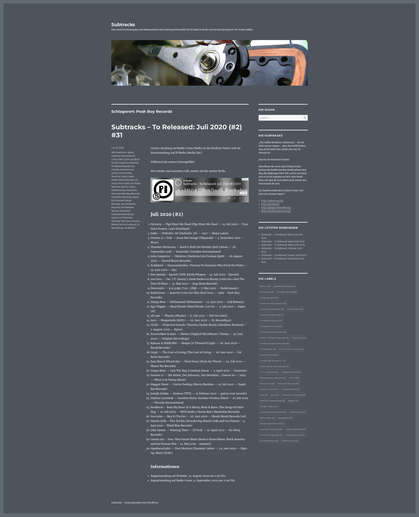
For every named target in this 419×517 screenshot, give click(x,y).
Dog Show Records (129, 162)
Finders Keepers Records (274, 343)
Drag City (299, 337)
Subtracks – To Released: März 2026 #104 (283, 245)
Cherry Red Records (272, 315)
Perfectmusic (118, 190)
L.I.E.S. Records (269, 372)
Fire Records (268, 349)
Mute (114, 183)
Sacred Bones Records (273, 412)
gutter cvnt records (121, 173)
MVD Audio (124, 183)
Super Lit (116, 217)
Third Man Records (271, 435)
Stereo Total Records (272, 423)
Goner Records (269, 355)
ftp (132, 166)
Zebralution (290, 440)
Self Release (127, 207)
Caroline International (123, 155)
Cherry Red (117, 159)
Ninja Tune (267, 383)
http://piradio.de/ (270, 204)
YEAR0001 (129, 228)
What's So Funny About (123, 224)
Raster (293, 400)
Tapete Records (295, 429)
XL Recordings (269, 440)
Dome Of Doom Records (274, 337)
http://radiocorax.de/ (272, 200)
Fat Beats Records (120, 166)
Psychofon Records (121, 197)
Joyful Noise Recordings (274, 366)
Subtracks (123, 24)
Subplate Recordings (122, 214)
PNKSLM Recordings (272, 400)
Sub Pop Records (271, 429)
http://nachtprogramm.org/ (276, 211)
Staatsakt (125, 210)
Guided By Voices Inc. (273, 360)
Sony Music (267, 417)
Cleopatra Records (271, 320)
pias (275, 395)
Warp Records (295, 435)
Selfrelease (298, 412)
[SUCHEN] (305, 118)
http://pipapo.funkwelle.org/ (276, 207)
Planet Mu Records (293, 395)
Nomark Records (288, 383)
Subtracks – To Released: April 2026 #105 (283, 241)
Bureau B (267, 292)
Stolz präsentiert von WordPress (141, 502)
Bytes (131, 152)
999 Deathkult (119, 152)
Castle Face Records (272, 309)
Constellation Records (273, 332)
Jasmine (115, 176)
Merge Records (291, 372)
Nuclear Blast (290, 389)
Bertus (265, 286)
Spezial (115, 210)
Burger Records (287, 292)
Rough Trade (268, 406)
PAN (263, 395)
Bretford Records (284, 286)
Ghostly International (122, 169)
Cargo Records (269, 297)
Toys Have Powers (130, 221)
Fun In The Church (291, 349)
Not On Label (128, 186)
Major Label (127, 176)
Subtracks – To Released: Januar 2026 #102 (284, 255)
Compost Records (271, 326)
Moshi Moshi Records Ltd (124, 179)
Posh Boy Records (130, 193)
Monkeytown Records (273, 377)
